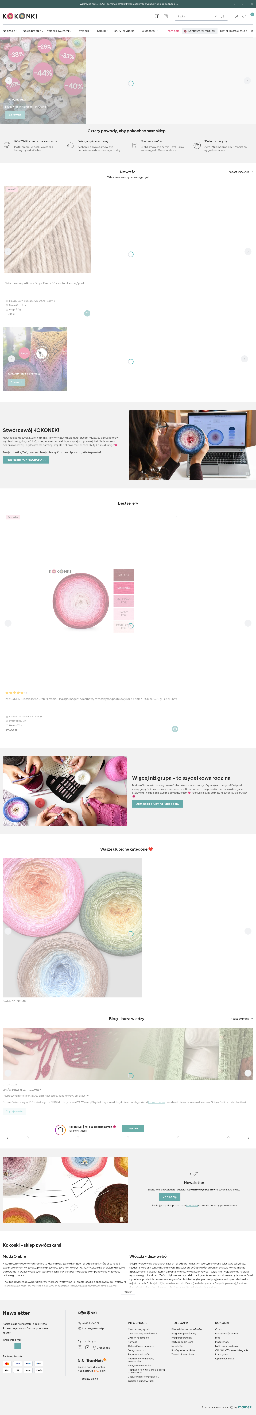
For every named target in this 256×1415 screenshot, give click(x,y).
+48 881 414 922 (90, 1382)
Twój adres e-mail (12, 1398)
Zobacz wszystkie (238, 171)
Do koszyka (87, 313)
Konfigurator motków (183, 1409)
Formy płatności (137, 1409)
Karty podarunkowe (182, 1400)
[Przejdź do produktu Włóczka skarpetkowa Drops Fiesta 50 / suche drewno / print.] (47, 229)
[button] (222, 16)
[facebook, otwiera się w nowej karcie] (157, 16)
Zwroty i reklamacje (138, 1396)
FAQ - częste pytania (226, 1405)
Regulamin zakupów (139, 1413)
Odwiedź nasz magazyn (141, 1405)
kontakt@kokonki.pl (93, 1387)
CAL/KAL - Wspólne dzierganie (231, 1409)
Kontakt (132, 1400)
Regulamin (192, 1264)
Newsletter (177, 1405)
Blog (217, 1396)
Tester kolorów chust (183, 1413)
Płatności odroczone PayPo (187, 1388)
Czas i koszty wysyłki (139, 1388)
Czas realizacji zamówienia (142, 1392)
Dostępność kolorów (226, 1392)
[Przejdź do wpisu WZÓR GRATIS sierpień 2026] (128, 1054)
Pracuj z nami (222, 1400)
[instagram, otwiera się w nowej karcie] (165, 16)
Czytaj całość (14, 1111)
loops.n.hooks (156, 1102)
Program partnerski (182, 1396)
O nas (218, 1388)
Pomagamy (221, 1413)
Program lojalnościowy (184, 1392)
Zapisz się (170, 1256)
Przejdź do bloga (239, 1018)
